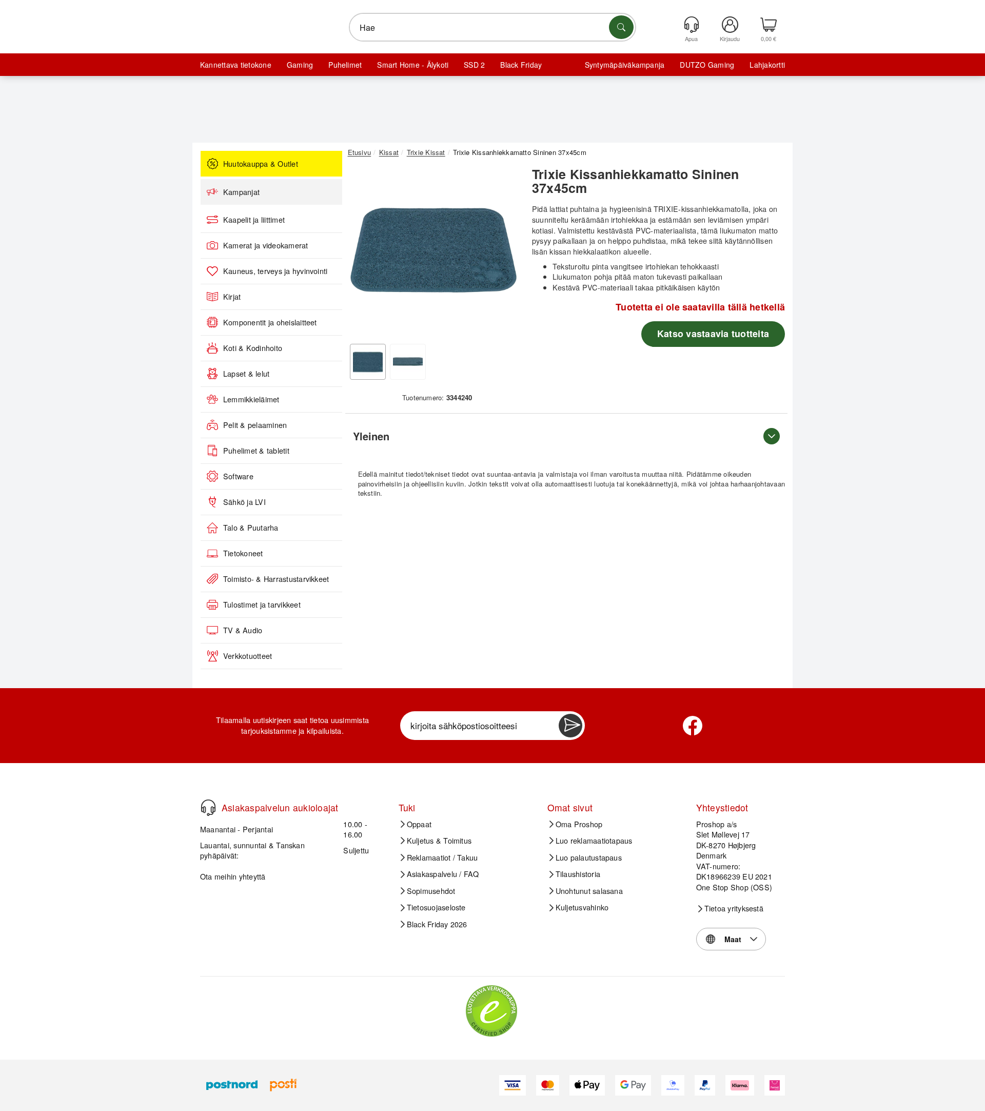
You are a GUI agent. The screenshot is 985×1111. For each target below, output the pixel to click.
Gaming (300, 65)
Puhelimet (345, 65)
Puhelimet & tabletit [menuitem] (256, 450)
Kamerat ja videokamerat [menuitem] (265, 245)
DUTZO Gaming (707, 65)
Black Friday (521, 65)
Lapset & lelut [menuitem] (246, 373)
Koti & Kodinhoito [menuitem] (252, 348)
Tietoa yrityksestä (733, 908)
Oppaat (419, 824)
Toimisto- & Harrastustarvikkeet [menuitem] (276, 579)
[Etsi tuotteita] (621, 27)
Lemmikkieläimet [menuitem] (251, 399)
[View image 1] (368, 362)
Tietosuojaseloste (436, 907)
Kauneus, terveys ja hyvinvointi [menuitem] (275, 271)
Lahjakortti (767, 65)
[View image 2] (408, 362)
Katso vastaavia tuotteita (713, 333)
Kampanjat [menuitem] (241, 192)
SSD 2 (474, 65)
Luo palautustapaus (589, 857)
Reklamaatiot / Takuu (442, 857)
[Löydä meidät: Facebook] (692, 725)
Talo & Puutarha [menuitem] (251, 527)
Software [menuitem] (238, 476)
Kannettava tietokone (235, 65)
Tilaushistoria (578, 874)
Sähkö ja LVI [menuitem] (244, 502)
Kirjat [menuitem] (232, 296)
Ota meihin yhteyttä (233, 876)
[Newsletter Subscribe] (570, 725)
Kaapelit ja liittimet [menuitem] (254, 220)
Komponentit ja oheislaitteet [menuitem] (270, 322)
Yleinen (371, 435)
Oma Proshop (579, 824)
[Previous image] (363, 253)
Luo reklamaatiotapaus (594, 840)
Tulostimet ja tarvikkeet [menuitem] (262, 604)
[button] (433, 250)
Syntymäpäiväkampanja (625, 65)
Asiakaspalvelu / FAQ (443, 874)
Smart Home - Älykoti (412, 65)
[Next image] (504, 253)
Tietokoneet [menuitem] (243, 553)
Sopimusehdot (431, 891)
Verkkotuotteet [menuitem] (247, 656)
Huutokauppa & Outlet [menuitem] (260, 164)
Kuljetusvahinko (582, 907)
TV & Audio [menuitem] (242, 630)
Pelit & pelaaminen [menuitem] (255, 425)
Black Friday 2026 (437, 924)
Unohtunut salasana (589, 891)
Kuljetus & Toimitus (439, 840)
